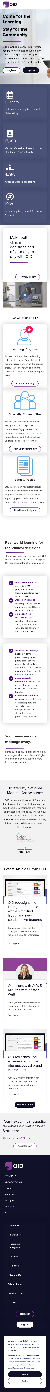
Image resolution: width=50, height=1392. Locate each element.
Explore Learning (25, 383)
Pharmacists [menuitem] (15, 1235)
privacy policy (32, 1347)
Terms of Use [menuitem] (15, 1293)
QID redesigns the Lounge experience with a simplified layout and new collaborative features (25, 911)
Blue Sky (9, 1206)
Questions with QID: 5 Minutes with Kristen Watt (25, 990)
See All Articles (25, 1104)
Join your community (25, 449)
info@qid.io (10, 1175)
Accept (25, 1374)
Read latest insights (25, 510)
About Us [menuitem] (15, 1226)
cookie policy (13, 1350)
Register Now (25, 1146)
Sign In (31, 70)
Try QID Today (28, 277)
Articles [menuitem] (15, 1257)
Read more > (13, 944)
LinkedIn (9, 1188)
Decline (25, 1381)
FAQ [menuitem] (15, 1302)
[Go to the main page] (10, 4)
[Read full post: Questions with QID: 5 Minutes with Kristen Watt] (25, 972)
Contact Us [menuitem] (15, 1275)
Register (11, 70)
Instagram (10, 1200)
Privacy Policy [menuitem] (15, 1284)
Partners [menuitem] (15, 1266)
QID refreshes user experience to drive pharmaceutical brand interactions (25, 1063)
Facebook (10, 1194)
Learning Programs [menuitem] (15, 1246)
